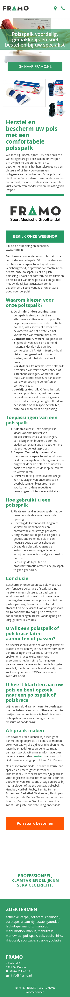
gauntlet (52, 921)
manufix (28, 926)
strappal (43, 940)
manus (31, 931)
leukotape (13, 926)
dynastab (38, 921)
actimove (12, 917)
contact (38, 756)
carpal (24, 917)
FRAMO (31, 988)
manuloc (41, 926)
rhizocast (12, 940)
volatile (56, 940)
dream (25, 921)
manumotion (15, 931)
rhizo (58, 935)
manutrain (45, 931)
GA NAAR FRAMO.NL (35, 66)
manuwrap (14, 935)
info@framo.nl (21, 975)
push (49, 935)
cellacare (37, 917)
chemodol (52, 917)
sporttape (28, 940)
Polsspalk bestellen (35, 823)
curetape (12, 921)
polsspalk (30, 935)
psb (41, 935)
